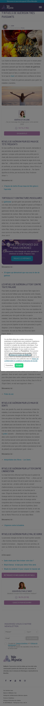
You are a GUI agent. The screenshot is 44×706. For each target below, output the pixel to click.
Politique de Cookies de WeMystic (20, 355)
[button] (9, 365)
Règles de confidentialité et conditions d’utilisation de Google (21, 360)
